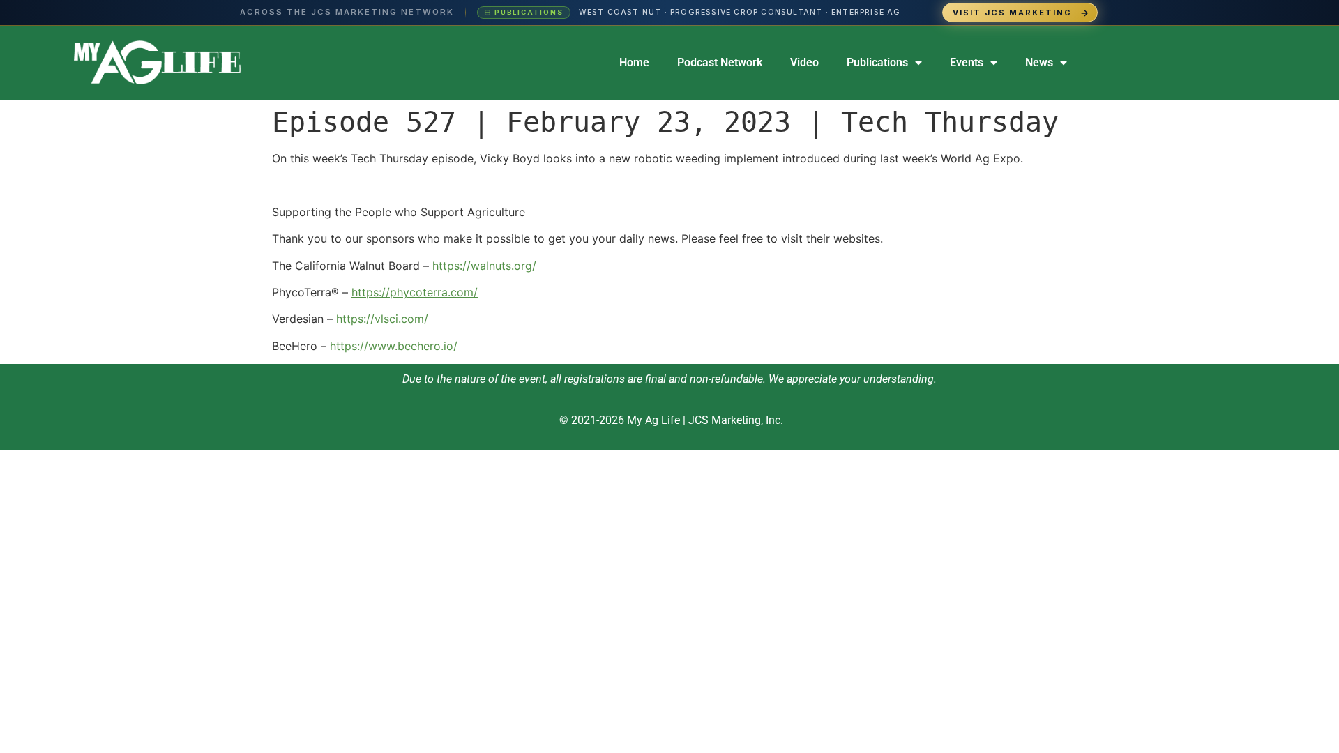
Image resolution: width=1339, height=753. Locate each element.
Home (634, 62)
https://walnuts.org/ (484, 266)
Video (804, 62)
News (1039, 62)
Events (966, 62)
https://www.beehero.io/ (393, 346)
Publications (877, 62)
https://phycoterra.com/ (414, 292)
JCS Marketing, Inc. (735, 420)
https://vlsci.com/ (382, 319)
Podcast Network (719, 62)
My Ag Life (653, 420)
